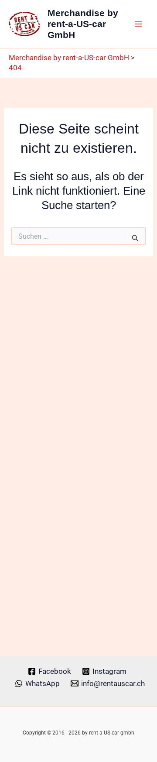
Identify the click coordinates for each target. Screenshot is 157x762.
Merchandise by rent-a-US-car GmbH (83, 24)
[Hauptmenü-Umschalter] (139, 24)
